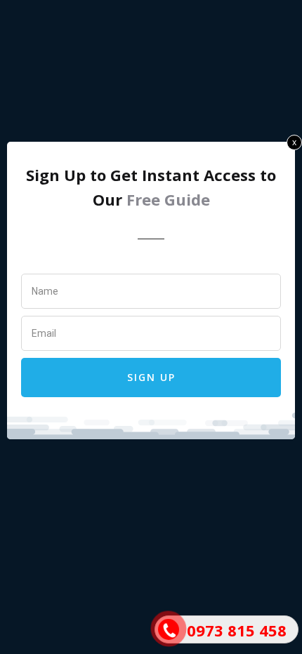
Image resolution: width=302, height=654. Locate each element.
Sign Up (151, 377)
